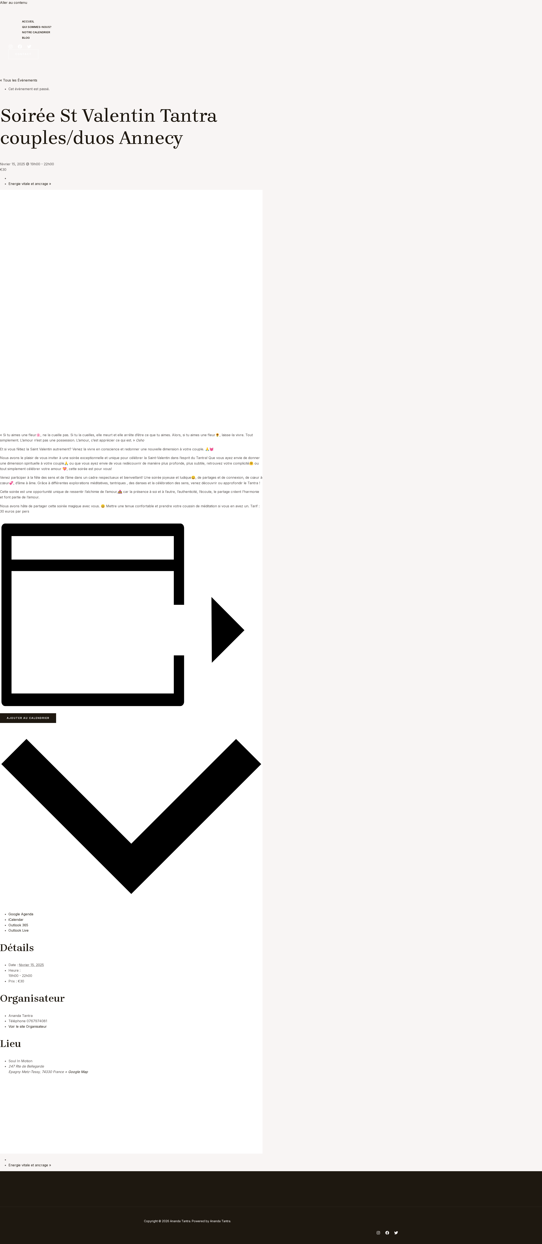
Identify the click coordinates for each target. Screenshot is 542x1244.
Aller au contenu (13, 2)
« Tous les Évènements (18, 80)
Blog (26, 37)
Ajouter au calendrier (28, 718)
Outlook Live (18, 930)
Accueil (28, 21)
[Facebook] (20, 47)
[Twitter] (29, 47)
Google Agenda (20, 914)
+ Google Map (76, 1072)
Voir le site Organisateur (27, 1026)
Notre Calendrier (36, 32)
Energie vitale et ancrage (29, 184)
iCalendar (16, 919)
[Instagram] (10, 47)
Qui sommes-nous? (36, 27)
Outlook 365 (18, 925)
